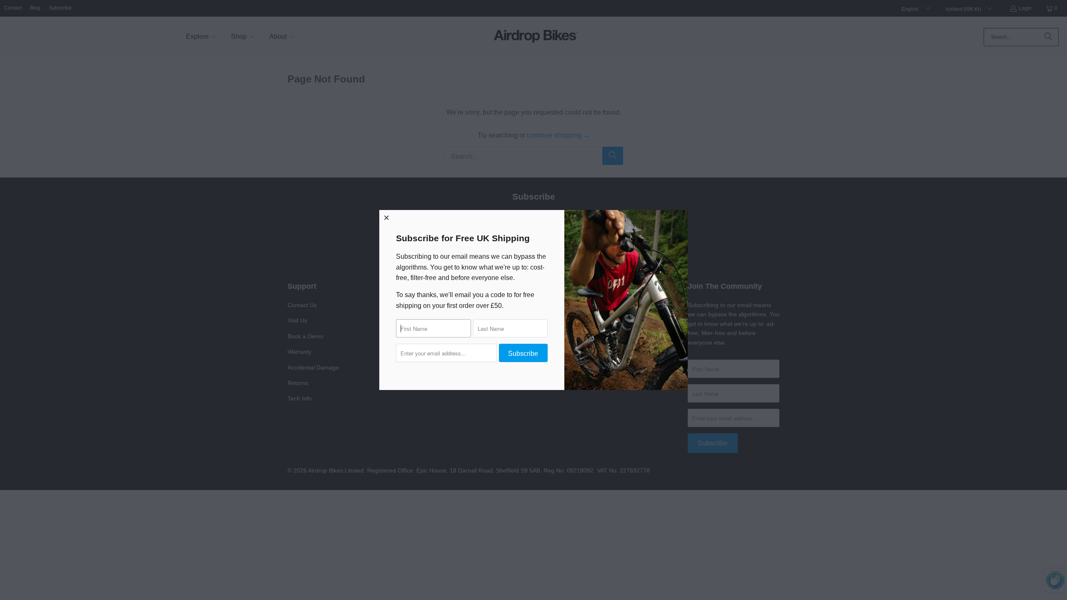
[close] (386, 217)
